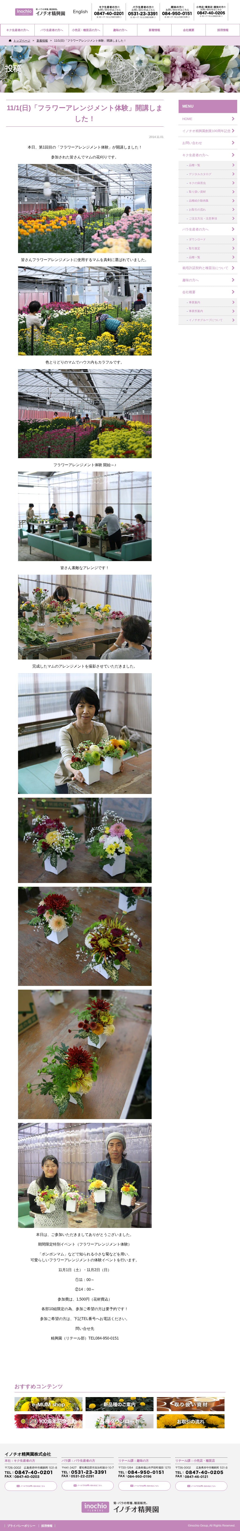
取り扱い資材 (197, 191)
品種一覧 (194, 165)
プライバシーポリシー (21, 1525)
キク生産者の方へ (17, 30)
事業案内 (194, 302)
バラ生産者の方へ (52, 30)
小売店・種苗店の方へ (86, 30)
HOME (187, 119)
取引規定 (194, 248)
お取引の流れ (197, 209)
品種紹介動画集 (199, 200)
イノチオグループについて (206, 320)
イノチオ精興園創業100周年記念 (206, 131)
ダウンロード (197, 239)
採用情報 (223, 30)
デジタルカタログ (200, 174)
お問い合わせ (192, 143)
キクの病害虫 (197, 183)
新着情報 (154, 30)
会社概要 (188, 30)
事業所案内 (196, 311)
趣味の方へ (120, 30)
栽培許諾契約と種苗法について (205, 268)
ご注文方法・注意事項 (203, 218)
